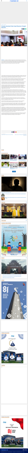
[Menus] (1, 1)
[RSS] (16, 132)
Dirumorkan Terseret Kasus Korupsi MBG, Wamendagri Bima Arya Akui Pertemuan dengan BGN (5, 167)
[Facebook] (12, 132)
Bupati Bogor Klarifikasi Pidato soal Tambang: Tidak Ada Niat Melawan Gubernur (22, 167)
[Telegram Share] (24, 28)
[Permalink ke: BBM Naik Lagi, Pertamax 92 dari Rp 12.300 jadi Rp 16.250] (14, 164)
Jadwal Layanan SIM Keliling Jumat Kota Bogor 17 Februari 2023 (21, 135)
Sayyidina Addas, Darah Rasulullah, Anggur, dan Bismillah (8, 277)
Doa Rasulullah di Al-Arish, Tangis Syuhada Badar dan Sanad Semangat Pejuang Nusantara (12, 276)
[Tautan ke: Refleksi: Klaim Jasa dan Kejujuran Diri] (14, 184)
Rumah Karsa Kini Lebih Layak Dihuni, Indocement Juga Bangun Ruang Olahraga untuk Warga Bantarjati (14, 160)
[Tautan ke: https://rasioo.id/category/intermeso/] (26, 175)
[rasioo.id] (14, 0)
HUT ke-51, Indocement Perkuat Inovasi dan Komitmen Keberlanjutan (22, 160)
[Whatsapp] (25, 28)
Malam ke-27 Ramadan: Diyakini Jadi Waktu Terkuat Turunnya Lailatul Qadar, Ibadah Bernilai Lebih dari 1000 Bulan (15, 197)
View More (14, 171)
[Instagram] (14, 132)
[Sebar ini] (22, 28)
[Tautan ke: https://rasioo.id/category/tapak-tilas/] (26, 257)
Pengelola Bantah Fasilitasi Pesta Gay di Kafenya (7, 134)
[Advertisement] (14, 7)
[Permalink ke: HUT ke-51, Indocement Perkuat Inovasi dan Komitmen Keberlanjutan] (23, 156)
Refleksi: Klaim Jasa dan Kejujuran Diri (6, 192)
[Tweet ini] (23, 28)
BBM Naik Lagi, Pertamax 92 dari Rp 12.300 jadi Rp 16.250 (13, 168)
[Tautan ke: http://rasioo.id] (26, 202)
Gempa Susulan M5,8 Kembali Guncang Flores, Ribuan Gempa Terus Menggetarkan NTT (5, 160)
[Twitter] (13, 132)
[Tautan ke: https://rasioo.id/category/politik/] (26, 220)
